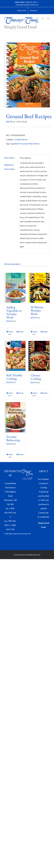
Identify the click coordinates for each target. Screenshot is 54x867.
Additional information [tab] (9, 167)
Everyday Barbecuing (13, 438)
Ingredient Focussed (19, 143)
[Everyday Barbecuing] (14, 417)
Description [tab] (9, 158)
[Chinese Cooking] (39, 356)
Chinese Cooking (36, 377)
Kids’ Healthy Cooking (14, 377)
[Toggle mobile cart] (37, 18)
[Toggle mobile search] (42, 18)
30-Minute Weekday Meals (37, 310)
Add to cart (10, 333)
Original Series (21, 139)
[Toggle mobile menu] (48, 18)
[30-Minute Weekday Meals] (39, 288)
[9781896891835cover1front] (27, 75)
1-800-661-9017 (31, 2)
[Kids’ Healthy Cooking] (14, 356)
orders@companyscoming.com (27, 5)
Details (20, 332)
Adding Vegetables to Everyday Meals (14, 312)
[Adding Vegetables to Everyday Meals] (14, 288)
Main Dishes (34, 143)
